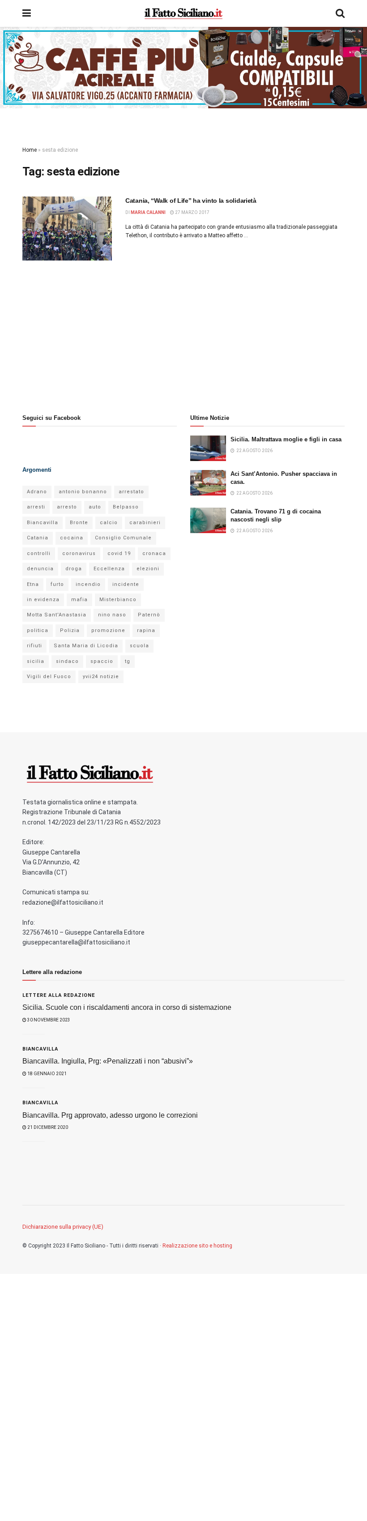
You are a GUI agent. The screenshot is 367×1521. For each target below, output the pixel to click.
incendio (88, 584)
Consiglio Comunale (123, 538)
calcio (109, 523)
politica (37, 630)
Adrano (37, 492)
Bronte (79, 523)
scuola (139, 646)
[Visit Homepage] (183, 13)
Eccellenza (109, 569)
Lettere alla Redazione (58, 995)
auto (95, 507)
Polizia (70, 630)
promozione (108, 630)
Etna (33, 584)
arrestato (131, 492)
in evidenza (43, 599)
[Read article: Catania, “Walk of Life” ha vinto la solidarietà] (67, 229)
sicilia (35, 661)
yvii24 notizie (101, 676)
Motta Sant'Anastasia (56, 615)
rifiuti (34, 646)
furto (57, 584)
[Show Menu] (26, 13)
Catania (37, 538)
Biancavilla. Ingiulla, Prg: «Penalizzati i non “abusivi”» (107, 1061)
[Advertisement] (100, 334)
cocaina (71, 538)
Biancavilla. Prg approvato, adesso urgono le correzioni (110, 1115)
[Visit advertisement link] (183, 67)
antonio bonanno (83, 492)
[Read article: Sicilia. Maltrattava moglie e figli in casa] (208, 448)
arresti (36, 507)
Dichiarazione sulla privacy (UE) (62, 1226)
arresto (67, 507)
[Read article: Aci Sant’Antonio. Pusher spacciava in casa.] (208, 483)
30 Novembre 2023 (48, 1019)
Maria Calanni (148, 212)
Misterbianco (118, 599)
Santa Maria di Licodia (86, 646)
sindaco (67, 661)
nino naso (112, 615)
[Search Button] (340, 13)
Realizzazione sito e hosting (197, 1246)
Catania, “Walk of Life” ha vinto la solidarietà (190, 200)
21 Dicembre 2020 (47, 1127)
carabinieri (145, 523)
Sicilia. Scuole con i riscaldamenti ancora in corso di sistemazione (126, 1007)
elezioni (148, 569)
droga (73, 569)
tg (127, 661)
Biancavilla (42, 523)
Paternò (149, 615)
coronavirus (79, 553)
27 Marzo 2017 (191, 212)
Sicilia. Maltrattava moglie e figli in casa (285, 439)
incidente (125, 584)
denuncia (40, 569)
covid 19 (119, 553)
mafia (79, 599)
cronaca (154, 553)
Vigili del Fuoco (49, 676)
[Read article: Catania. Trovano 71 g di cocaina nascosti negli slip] (208, 520)
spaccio (101, 661)
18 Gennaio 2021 (46, 1073)
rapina (146, 630)
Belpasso (126, 507)
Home (29, 150)
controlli (39, 553)
